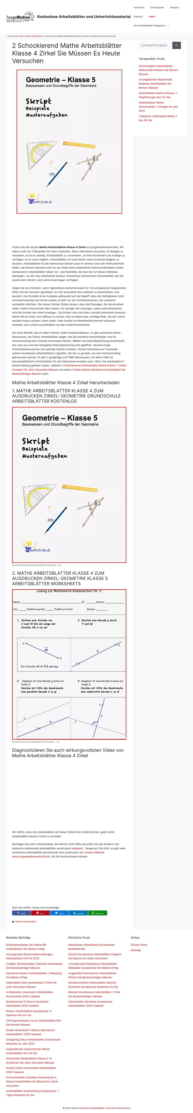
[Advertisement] (69, 229)
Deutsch (174, 7)
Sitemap (136, 950)
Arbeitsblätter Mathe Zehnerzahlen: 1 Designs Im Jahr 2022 (158, 106)
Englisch (138, 16)
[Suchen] (176, 45)
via (59, 565)
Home (21, 36)
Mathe (152, 16)
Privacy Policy (139, 944)
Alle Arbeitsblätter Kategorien (149, 25)
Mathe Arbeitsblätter (34, 36)
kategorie (77, 848)
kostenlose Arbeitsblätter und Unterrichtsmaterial (104, 1108)
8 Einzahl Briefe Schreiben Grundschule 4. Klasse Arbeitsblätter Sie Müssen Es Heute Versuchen (32, 1081)
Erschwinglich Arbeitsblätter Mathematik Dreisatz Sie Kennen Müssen (158, 70)
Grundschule (157, 7)
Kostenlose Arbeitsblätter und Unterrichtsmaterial (84, 16)
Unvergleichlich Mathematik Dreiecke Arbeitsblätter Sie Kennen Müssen (155, 83)
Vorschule (139, 7)
